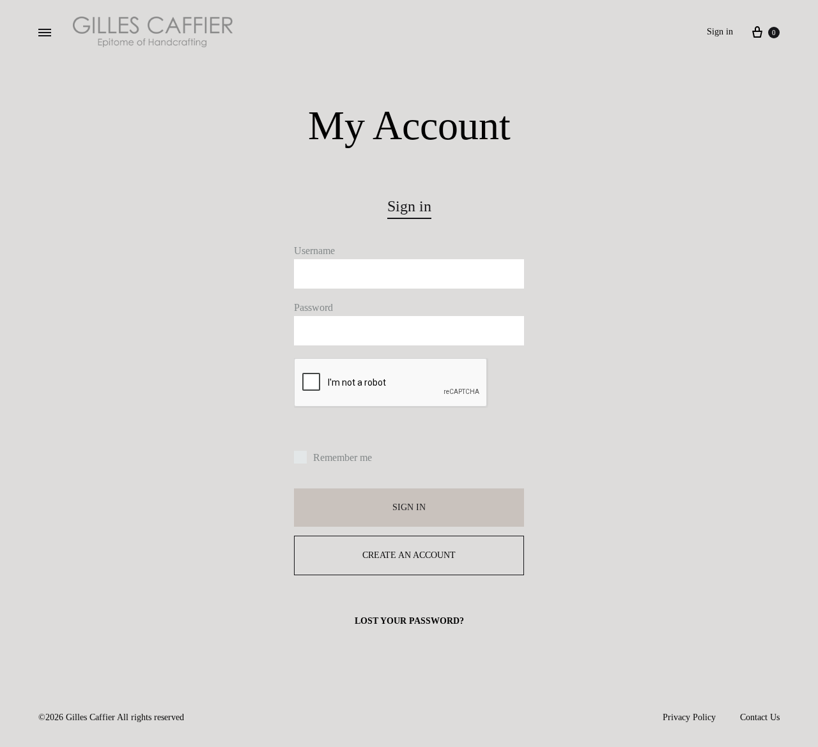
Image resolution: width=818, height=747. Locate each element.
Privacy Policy (689, 717)
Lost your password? (409, 621)
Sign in (720, 31)
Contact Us (760, 717)
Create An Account (409, 555)
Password (313, 307)
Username (314, 250)
